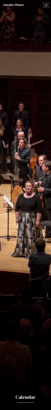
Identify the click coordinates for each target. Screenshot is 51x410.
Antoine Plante (13, 5)
